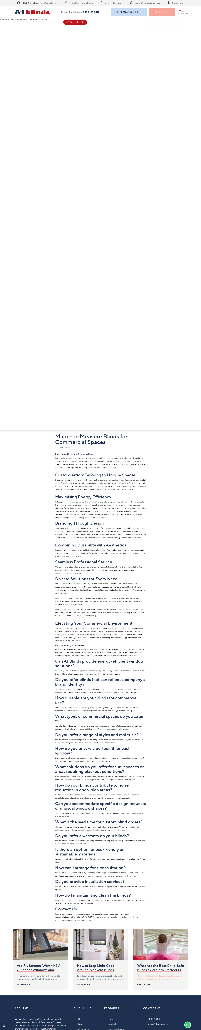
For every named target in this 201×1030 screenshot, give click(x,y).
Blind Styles (25, 22)
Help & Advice (48, 22)
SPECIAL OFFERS (75, 22)
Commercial (161, 12)
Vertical (112, 1024)
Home (81, 1019)
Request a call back (80, 12)
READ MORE (23, 984)
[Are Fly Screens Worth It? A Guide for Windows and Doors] (40, 944)
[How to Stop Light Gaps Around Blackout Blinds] (100, 944)
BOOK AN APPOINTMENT (128, 12)
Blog (80, 1024)
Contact (99, 22)
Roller (111, 1019)
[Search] (185, 23)
